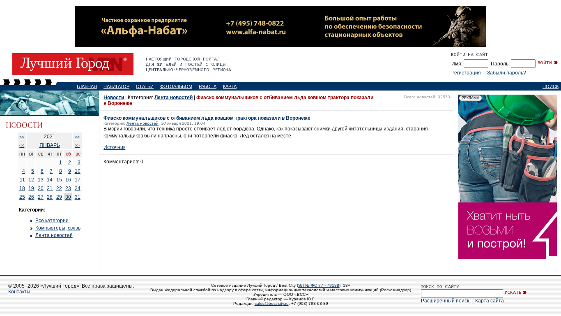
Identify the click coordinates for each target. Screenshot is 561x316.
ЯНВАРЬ (49, 145)
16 (68, 180)
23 (68, 188)
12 (31, 180)
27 (41, 197)
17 (77, 180)
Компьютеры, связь (57, 228)
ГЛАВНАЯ (87, 86)
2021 (49, 136)
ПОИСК (551, 86)
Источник (114, 147)
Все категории (52, 220)
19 (31, 188)
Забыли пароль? (506, 73)
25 (22, 197)
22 (59, 188)
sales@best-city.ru (272, 303)
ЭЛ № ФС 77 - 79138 (318, 285)
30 (68, 197)
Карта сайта (489, 301)
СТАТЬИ (145, 86)
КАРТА (230, 86)
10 (77, 171)
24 (77, 188)
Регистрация (466, 73)
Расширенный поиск (445, 301)
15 (59, 180)
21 (50, 188)
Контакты (19, 292)
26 (31, 197)
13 (41, 180)
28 (50, 197)
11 (22, 180)
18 (22, 188)
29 (59, 197)
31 (77, 197)
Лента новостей (54, 235)
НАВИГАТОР (116, 86)
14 (50, 180)
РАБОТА (207, 86)
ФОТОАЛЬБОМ (176, 86)
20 (41, 188)
